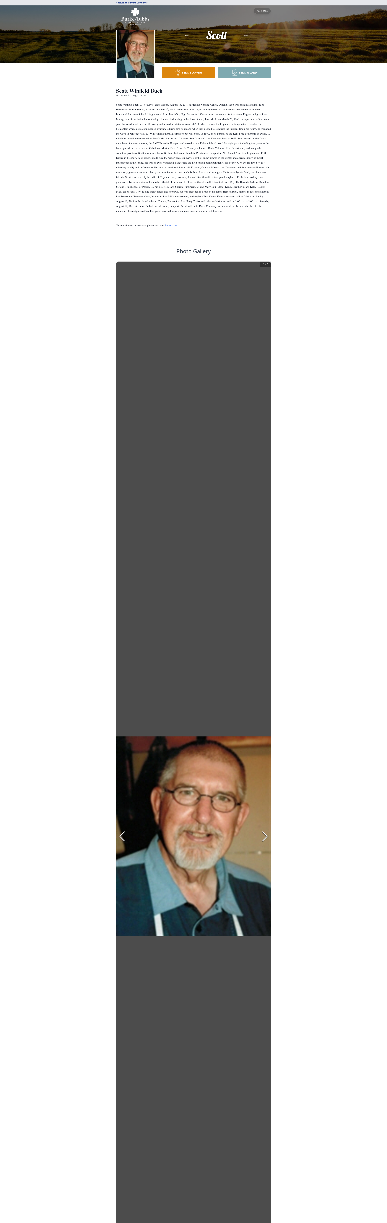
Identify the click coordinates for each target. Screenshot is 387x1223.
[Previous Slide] (122, 836)
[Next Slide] (265, 836)
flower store (170, 225)
